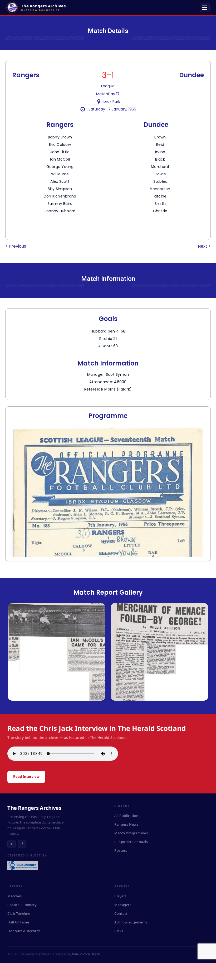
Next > (204, 246)
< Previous (15, 246)
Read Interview (26, 776)
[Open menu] (205, 7)
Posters (120, 850)
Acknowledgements (131, 922)
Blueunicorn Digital (86, 954)
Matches (14, 896)
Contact (121, 913)
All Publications (127, 815)
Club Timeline (18, 913)
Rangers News (126, 824)
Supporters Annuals (131, 841)
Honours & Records (24, 930)
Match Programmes (131, 833)
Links (118, 930)
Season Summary (22, 904)
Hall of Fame (18, 922)
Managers (122, 904)
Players (120, 896)
